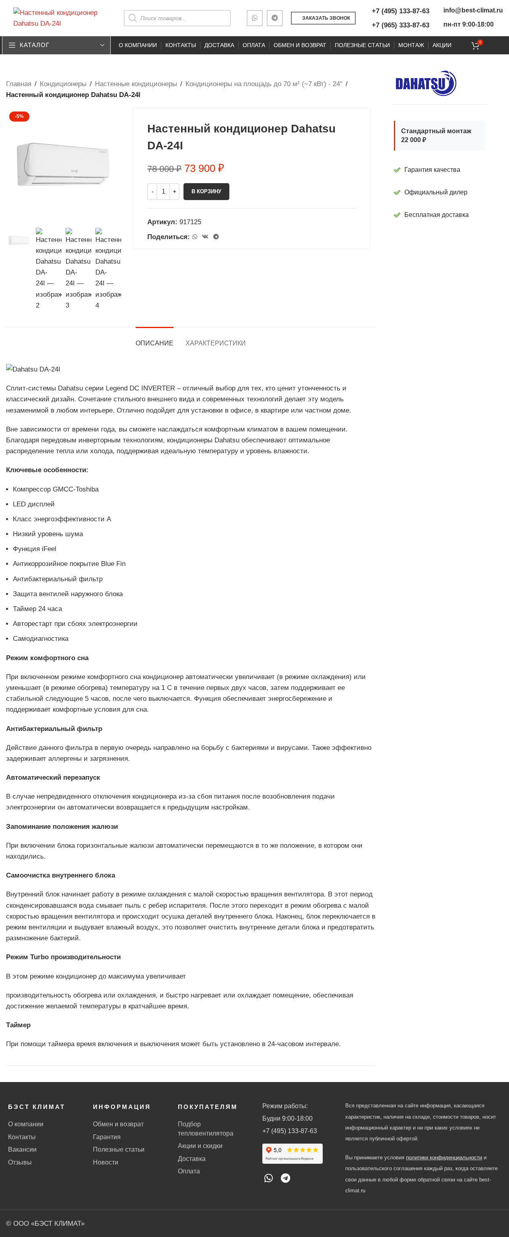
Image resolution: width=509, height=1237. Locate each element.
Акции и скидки (200, 1145)
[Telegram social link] (275, 18)
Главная (18, 84)
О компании (25, 1124)
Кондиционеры (63, 84)
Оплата (189, 1171)
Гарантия (107, 1137)
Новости (105, 1162)
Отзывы (20, 1162)
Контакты (22, 1137)
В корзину (206, 191)
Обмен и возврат (118, 1124)
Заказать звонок (326, 18)
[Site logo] (58, 17)
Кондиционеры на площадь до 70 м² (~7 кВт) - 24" (263, 84)
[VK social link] (205, 236)
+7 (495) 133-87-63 (400, 11)
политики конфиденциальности (444, 1157)
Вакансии (22, 1149)
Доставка (192, 1158)
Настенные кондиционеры (136, 84)
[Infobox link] (439, 215)
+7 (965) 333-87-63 (400, 25)
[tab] (154, 339)
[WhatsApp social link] (255, 18)
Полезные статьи (118, 1149)
